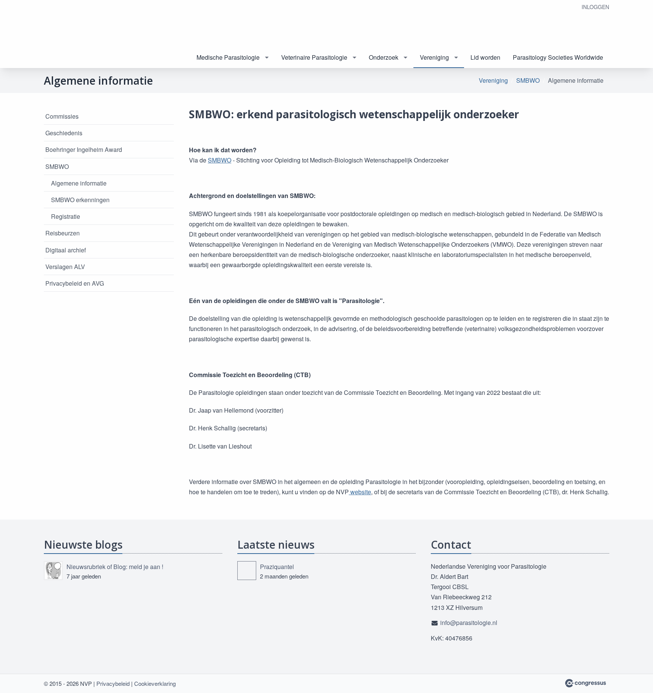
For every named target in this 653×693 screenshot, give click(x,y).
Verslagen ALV (65, 266)
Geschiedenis (63, 132)
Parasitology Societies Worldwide (558, 57)
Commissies (62, 116)
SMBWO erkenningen (80, 199)
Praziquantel (277, 566)
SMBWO (528, 80)
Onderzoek (383, 57)
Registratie (65, 216)
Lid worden (485, 57)
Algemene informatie (79, 183)
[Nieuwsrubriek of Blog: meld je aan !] (53, 570)
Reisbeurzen (62, 233)
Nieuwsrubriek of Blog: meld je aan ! (115, 566)
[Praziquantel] (246, 570)
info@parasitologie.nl (468, 622)
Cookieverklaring (155, 683)
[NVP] (81, 34)
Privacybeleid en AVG (74, 283)
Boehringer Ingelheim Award (83, 149)
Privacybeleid (113, 683)
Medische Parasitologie (228, 57)
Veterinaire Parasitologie (314, 57)
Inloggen (595, 7)
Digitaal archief (65, 250)
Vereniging (434, 57)
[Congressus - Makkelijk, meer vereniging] (585, 683)
